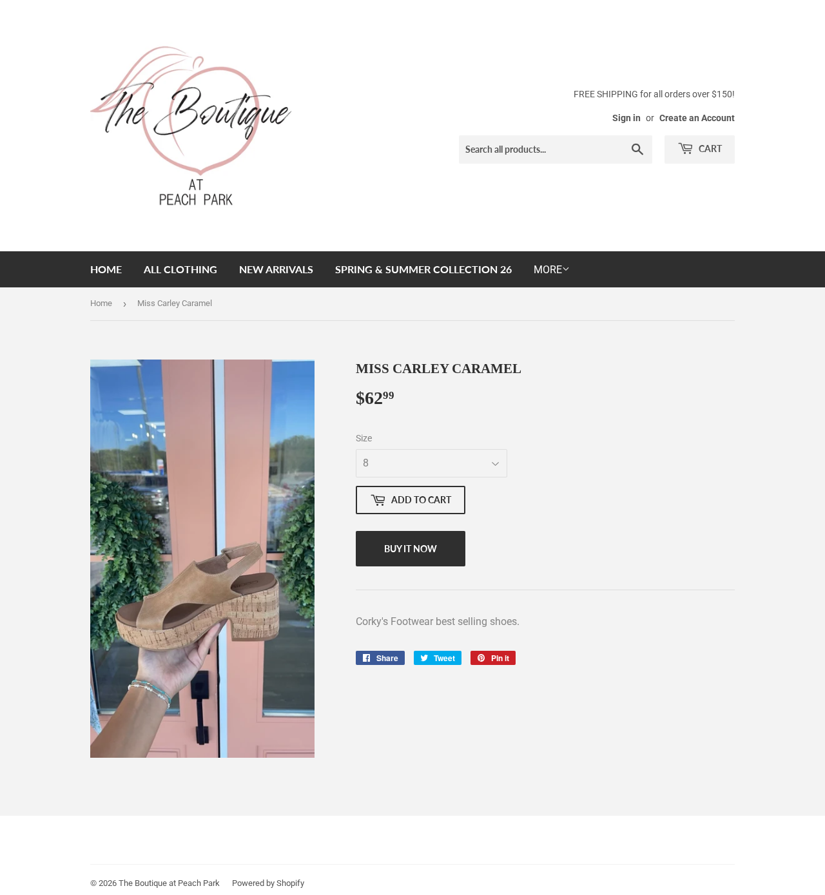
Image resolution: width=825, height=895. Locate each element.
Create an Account (697, 118)
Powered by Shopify (268, 883)
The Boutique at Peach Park (169, 883)
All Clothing (180, 269)
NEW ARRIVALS (276, 269)
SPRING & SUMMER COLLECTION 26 (423, 269)
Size (364, 438)
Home (106, 269)
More (548, 270)
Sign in (626, 118)
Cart (709, 148)
